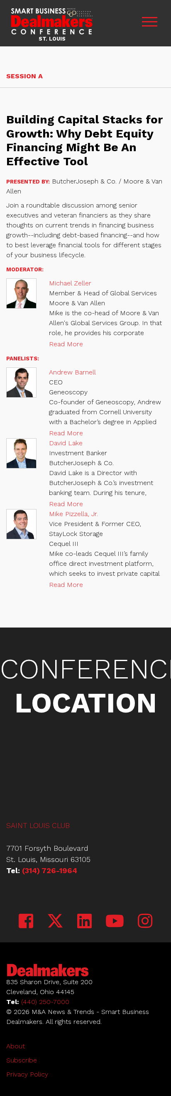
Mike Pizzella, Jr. (73, 514)
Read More (66, 344)
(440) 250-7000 (45, 1002)
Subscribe (21, 1060)
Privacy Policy (27, 1074)
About (15, 1046)
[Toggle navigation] (149, 23)
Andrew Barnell (72, 372)
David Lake (66, 443)
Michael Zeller (70, 283)
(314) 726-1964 (49, 870)
